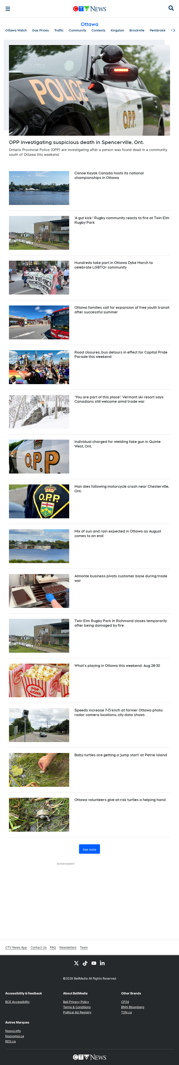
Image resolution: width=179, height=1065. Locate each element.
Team (84, 947)
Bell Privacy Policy (76, 1002)
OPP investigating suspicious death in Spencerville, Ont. (76, 142)
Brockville (137, 30)
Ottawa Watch (16, 30)
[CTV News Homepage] (89, 8)
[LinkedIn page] (102, 963)
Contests (98, 30)
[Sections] (7, 8)
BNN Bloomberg (132, 1007)
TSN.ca (126, 1012)
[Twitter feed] (76, 963)
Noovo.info (13, 1031)
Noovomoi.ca (14, 1036)
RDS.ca (10, 1041)
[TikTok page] (85, 963)
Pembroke (157, 30)
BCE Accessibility (17, 1002)
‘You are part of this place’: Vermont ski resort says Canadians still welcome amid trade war (119, 399)
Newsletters (67, 947)
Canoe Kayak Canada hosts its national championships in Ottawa (109, 175)
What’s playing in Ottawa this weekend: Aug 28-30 (117, 666)
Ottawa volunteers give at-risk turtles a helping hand (120, 800)
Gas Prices (40, 30)
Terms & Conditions (77, 1007)
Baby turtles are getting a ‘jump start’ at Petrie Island (120, 755)
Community (77, 30)
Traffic (59, 30)
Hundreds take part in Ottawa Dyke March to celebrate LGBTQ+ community (113, 265)
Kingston (117, 30)
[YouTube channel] (93, 963)
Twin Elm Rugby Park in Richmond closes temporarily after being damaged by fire (120, 623)
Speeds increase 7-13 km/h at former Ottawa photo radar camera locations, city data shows (118, 712)
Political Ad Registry (77, 1012)
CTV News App (16, 947)
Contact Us (38, 947)
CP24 (125, 1002)
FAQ (53, 947)
